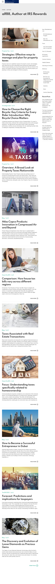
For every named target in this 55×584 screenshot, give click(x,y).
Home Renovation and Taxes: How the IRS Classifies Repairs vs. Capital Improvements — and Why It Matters (47, 136)
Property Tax (5, 51)
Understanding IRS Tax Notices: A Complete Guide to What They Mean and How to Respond (47, 119)
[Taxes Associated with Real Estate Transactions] (20, 315)
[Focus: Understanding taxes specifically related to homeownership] (20, 367)
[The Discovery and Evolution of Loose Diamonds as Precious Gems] (20, 526)
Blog (3, 218)
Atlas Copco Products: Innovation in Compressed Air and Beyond (19, 225)
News (44, 89)
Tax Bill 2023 (5, 492)
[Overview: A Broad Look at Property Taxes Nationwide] (20, 149)
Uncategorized (6, 105)
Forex (43, 43)
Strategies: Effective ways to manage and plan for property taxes (20, 57)
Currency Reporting (47, 92)
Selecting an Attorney (47, 65)
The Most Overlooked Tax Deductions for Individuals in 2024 (47, 112)
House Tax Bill (6, 275)
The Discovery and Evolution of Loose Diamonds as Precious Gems (20, 544)
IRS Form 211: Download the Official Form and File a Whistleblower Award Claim (48, 79)
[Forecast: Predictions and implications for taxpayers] (20, 478)
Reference (44, 69)
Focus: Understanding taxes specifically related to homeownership (18, 387)
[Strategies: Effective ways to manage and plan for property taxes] (20, 38)
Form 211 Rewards (46, 51)
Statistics (45, 86)
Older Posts (32, 565)
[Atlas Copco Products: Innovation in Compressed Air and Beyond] (20, 203)
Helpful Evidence (46, 62)
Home (3, 9)
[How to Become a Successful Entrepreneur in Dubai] (20, 423)
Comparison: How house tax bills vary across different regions (18, 281)
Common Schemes (46, 59)
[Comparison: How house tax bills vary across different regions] (20, 260)
